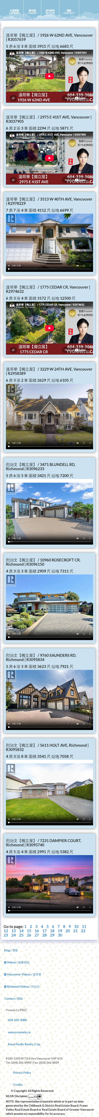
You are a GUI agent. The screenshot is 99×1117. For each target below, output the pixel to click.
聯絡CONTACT (69, 11)
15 (29, 931)
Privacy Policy (22, 1072)
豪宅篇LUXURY (32, 11)
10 (76, 926)
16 (37, 931)
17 (44, 931)
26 (29, 935)
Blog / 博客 (11, 950)
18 (52, 931)
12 (6, 931)
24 (13, 935)
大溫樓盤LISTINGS (14, 11)
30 (60, 935)
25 (21, 935)
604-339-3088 (17, 1020)
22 (83, 931)
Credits (18, 1084)
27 (37, 935)
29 (52, 935)
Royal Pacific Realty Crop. (24, 1044)
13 (13, 931)
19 (60, 931)
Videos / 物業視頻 (18, 962)
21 (75, 931)
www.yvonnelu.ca (19, 1032)
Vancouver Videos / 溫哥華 (23, 974)
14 (21, 931)
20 (67, 931)
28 (44, 935)
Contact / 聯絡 (13, 998)
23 (6, 935)
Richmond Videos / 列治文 (23, 986)
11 (84, 926)
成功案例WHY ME (50, 11)
